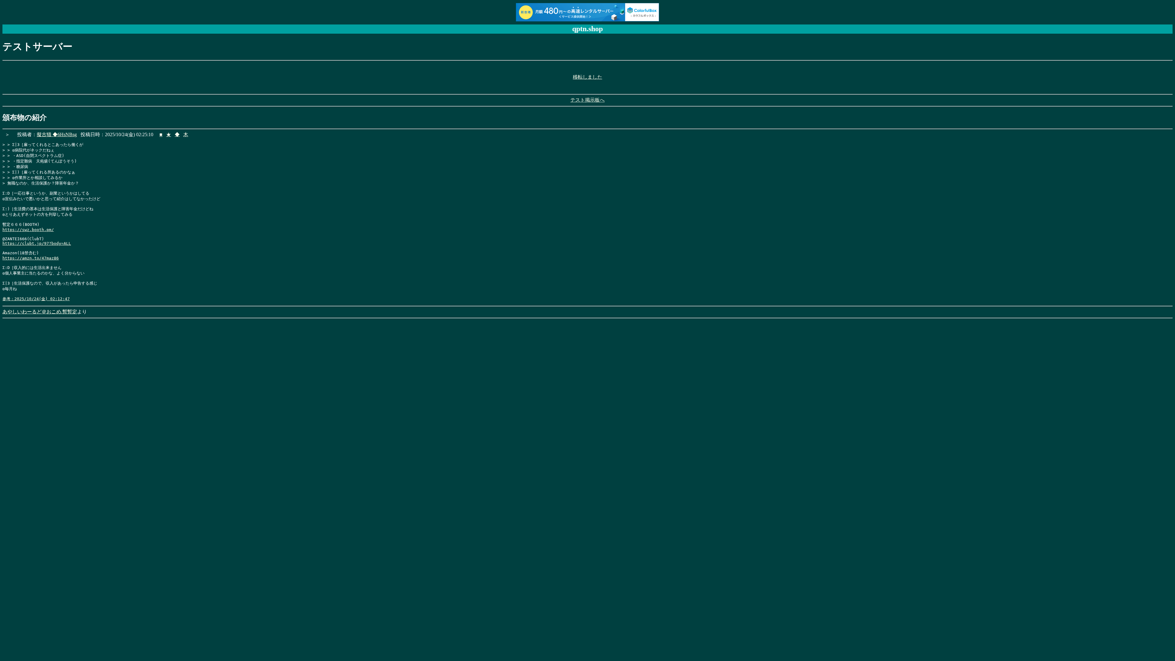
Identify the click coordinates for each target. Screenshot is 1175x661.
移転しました (587, 77)
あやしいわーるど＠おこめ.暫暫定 (39, 311)
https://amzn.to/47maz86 (30, 258)
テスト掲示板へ (587, 100)
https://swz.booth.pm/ (28, 229)
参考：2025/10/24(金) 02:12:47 (36, 299)
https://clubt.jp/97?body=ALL (36, 243)
